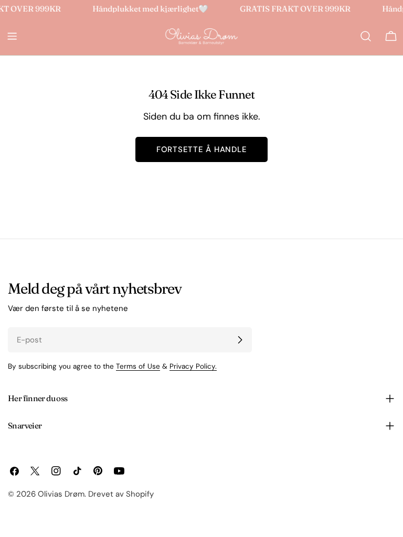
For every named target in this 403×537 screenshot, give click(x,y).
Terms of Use (138, 366)
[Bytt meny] (12, 36)
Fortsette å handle (201, 149)
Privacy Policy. (193, 366)
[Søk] (365, 36)
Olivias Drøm (61, 494)
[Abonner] (240, 340)
